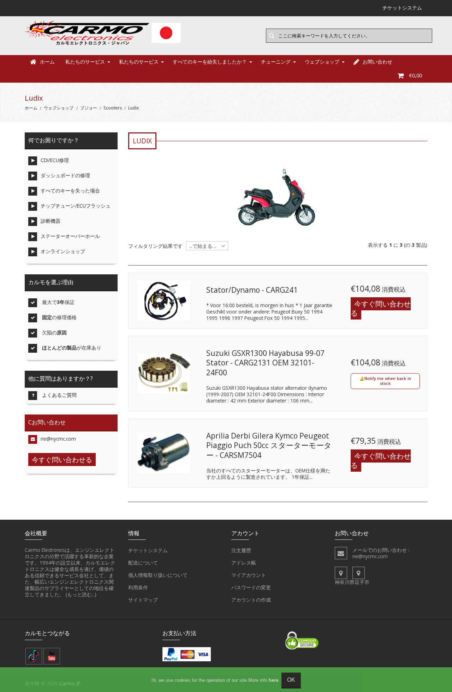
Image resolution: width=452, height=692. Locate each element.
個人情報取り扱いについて (158, 575)
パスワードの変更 (251, 587)
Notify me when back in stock (387, 381)
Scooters (112, 108)
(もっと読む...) (81, 594)
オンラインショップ (63, 251)
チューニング (276, 61)
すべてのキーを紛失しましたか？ (210, 61)
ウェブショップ (322, 61)
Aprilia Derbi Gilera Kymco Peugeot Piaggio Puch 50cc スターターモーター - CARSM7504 (269, 445)
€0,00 (415, 75)
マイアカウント (248, 575)
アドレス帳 (243, 562)
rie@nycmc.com (58, 438)
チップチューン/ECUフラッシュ (76, 205)
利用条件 (138, 587)
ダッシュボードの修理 (65, 175)
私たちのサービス (85, 61)
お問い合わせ (377, 61)
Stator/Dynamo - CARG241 (252, 290)
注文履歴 (241, 550)
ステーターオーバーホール (70, 236)
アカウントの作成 (251, 599)
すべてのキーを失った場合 (70, 190)
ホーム (47, 61)
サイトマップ (143, 599)
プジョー (88, 108)
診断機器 (50, 220)
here (273, 680)
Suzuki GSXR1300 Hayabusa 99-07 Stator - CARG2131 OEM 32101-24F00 (265, 362)
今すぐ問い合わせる (381, 308)
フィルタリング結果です (155, 246)
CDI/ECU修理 (55, 160)
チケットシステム (148, 550)
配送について (143, 562)
